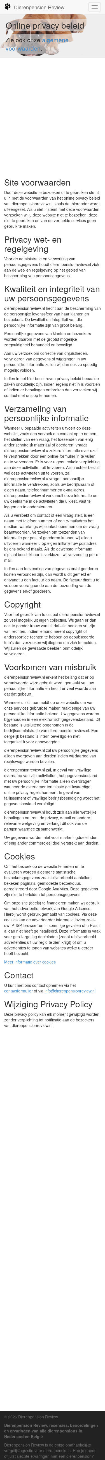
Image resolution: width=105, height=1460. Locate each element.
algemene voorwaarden (37, 43)
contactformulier (18, 991)
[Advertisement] (52, 117)
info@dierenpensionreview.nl (70, 991)
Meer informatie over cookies (30, 962)
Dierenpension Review (39, 7)
